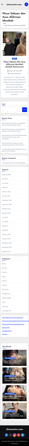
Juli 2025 (5, 217)
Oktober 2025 (6, 209)
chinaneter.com (14, 5)
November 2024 (7, 247)
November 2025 (7, 204)
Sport (3, 302)
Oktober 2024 (6, 251)
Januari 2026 (6, 196)
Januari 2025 (6, 239)
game (3, 276)
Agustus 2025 (6, 213)
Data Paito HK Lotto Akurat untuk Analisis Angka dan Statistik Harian (14, 415)
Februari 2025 (6, 234)
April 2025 (5, 230)
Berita (14, 58)
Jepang (4, 285)
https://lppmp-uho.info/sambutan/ (12, 317)
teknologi (5, 306)
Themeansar (14, 443)
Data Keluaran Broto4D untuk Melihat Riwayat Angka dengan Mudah (12, 362)
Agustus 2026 (6, 174)
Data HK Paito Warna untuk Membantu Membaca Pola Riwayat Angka (14, 380)
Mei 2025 (5, 226)
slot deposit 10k (6, 331)
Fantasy (4, 272)
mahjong (4, 334)
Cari (3, 104)
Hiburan (4, 281)
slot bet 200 (5, 327)
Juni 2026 (5, 183)
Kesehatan (5, 289)
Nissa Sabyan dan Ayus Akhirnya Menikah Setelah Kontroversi (14, 64)
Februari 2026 (6, 192)
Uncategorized (6, 311)
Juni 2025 (5, 221)
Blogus (23, 441)
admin (11, 71)
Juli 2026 (5, 179)
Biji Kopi (4, 268)
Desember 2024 (7, 243)
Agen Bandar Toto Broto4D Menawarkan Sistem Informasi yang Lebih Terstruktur (14, 137)
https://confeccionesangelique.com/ (13, 324)
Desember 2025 (7, 200)
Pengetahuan (6, 293)
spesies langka (6, 298)
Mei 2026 (5, 187)
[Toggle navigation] (2, 4)
